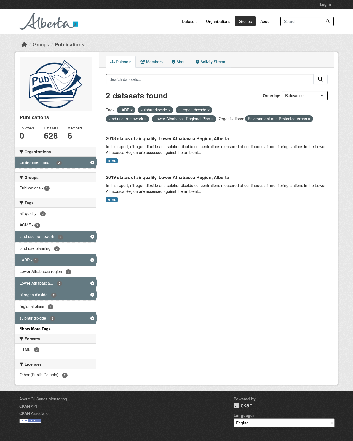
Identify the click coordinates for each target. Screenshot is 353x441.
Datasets (189, 21)
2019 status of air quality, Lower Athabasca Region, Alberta (167, 177)
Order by (271, 95)
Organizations (218, 21)
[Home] (24, 44)
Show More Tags (35, 329)
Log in (325, 4)
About (265, 21)
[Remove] (131, 110)
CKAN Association (35, 413)
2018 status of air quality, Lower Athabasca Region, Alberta (167, 138)
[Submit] (327, 21)
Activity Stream (212, 61)
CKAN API (28, 406)
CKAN (243, 405)
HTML (112, 161)
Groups (245, 21)
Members (154, 61)
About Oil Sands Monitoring (43, 399)
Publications (69, 44)
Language (243, 415)
